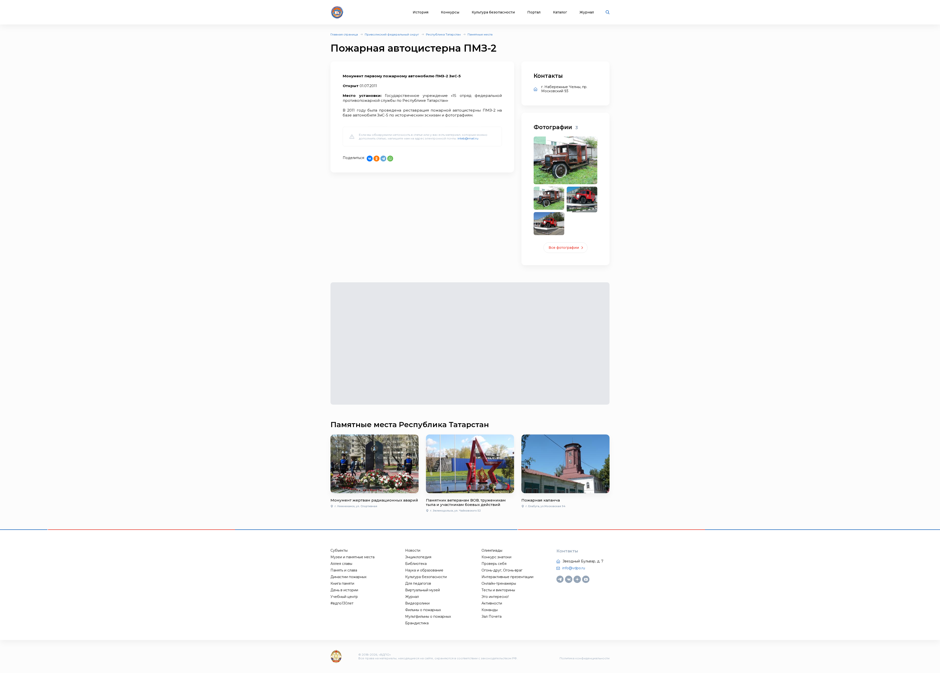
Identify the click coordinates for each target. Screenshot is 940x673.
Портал (533, 12)
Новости (412, 550)
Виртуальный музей (422, 590)
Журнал (586, 12)
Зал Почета (492, 616)
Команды (490, 610)
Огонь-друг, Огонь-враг (502, 570)
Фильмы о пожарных (423, 610)
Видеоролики (417, 603)
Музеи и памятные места (352, 557)
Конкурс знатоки (496, 557)
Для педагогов (418, 583)
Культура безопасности (493, 12)
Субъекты (339, 550)
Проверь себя (494, 563)
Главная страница (344, 34)
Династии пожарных (348, 577)
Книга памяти (342, 583)
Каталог (560, 12)
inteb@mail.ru (468, 138)
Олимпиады (492, 550)
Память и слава (343, 570)
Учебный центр (344, 596)
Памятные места (480, 34)
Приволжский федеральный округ (392, 34)
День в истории (344, 590)
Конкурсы (450, 12)
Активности (492, 603)
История (420, 12)
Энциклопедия (418, 557)
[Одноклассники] (376, 158)
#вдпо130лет (341, 603)
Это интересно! (495, 596)
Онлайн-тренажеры (499, 583)
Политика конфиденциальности (585, 658)
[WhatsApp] (390, 158)
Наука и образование (424, 570)
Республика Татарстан (443, 34)
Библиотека (416, 563)
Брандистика (417, 623)
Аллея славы (341, 563)
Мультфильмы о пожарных (428, 616)
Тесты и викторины (498, 590)
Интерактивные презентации (507, 577)
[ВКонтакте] (370, 158)
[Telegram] (383, 158)
